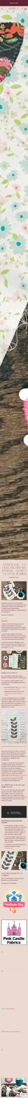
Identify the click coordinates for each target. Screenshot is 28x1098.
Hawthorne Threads (14, 689)
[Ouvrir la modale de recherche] (22, 8)
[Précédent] (2, 3)
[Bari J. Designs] (14, 8)
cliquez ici (11, 647)
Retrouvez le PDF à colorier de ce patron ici (13, 776)
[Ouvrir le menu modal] (2, 8)
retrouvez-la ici (9, 848)
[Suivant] (25, 3)
